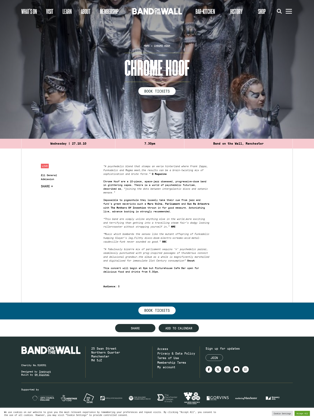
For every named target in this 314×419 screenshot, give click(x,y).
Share (45, 186)
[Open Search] (279, 11)
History (236, 11)
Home (147, 45)
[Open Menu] (289, 11)
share (135, 328)
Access (162, 349)
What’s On (29, 11)
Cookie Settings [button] (282, 413)
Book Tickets (157, 91)
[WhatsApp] (245, 369)
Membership (109, 11)
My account (166, 367)
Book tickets (157, 310)
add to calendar (178, 328)
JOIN (214, 358)
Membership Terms (171, 362)
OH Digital (42, 374)
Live (45, 166)
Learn (67, 11)
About (85, 11)
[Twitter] (218, 369)
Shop (262, 11)
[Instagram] (227, 369)
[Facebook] (209, 369)
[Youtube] (236, 369)
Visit (49, 11)
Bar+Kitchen (205, 11)
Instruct (45, 371)
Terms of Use (168, 358)
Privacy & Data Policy (176, 353)
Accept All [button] (302, 413)
